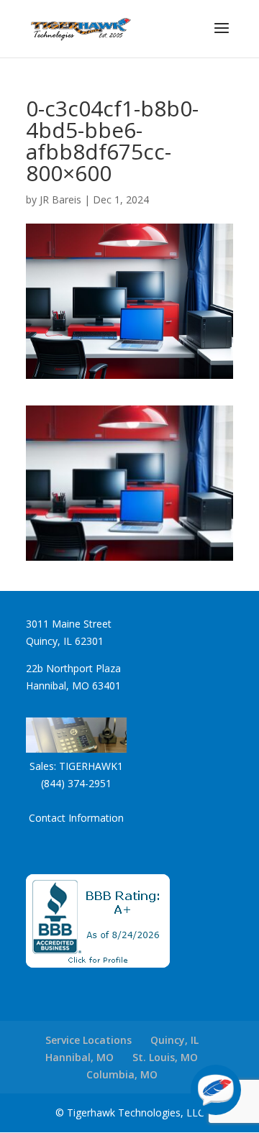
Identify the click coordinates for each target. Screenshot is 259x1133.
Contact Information (76, 818)
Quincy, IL (174, 1040)
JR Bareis (60, 199)
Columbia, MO (122, 1074)
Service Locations (88, 1040)
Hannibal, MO (79, 1057)
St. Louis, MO (165, 1057)
